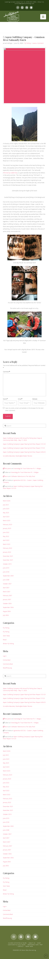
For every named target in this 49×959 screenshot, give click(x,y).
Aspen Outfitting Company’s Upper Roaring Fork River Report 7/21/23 (24, 444)
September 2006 (8, 607)
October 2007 (7, 584)
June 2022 (6, 532)
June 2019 (6, 568)
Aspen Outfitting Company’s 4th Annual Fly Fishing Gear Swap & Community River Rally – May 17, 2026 (22, 439)
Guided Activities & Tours (17, 943)
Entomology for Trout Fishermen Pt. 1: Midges (27, 468)
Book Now (29, 946)
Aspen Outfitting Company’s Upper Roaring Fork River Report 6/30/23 (24, 452)
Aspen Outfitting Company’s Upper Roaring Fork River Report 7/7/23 (24, 448)
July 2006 (6, 615)
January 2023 (7, 528)
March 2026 (6, 501)
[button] (43, 16)
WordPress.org (7, 668)
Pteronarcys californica (10, 173)
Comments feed (8, 664)
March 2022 (6, 544)
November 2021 (8, 560)
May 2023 (6, 513)
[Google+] (31, 7)
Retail (4, 640)
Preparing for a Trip (35, 945)
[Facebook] (27, 7)
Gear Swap (6, 636)
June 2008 (6, 580)
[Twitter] (22, 7)
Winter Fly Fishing (8, 644)
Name (5, 399)
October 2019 (7, 564)
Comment (6, 372)
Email (20, 399)
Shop (39, 943)
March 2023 (6, 521)
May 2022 (6, 536)
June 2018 (6, 572)
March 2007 (6, 592)
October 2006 (7, 603)
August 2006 (7, 611)
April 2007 (6, 588)
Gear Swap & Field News (17, 945)
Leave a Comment (38, 43)
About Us (32, 943)
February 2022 (7, 548)
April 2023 (6, 517)
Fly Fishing (27, 43)
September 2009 (8, 576)
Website (34, 399)
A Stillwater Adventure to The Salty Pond (22, 476)
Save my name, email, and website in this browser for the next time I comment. (24, 409)
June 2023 (6, 509)
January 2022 (7, 552)
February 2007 (7, 595)
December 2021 (8, 556)
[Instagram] (18, 7)
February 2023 (7, 524)
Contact (21, 946)
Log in (4, 656)
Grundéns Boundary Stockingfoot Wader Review (17, 456)
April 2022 (6, 540)
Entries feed (6, 660)
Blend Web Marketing (29, 950)
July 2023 (6, 505)
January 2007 (7, 599)
